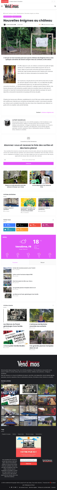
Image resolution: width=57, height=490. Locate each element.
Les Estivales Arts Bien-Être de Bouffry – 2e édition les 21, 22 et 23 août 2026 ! (28, 209)
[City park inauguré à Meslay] (47, 421)
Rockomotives (39, 434)
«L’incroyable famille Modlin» (14, 346)
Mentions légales (33, 487)
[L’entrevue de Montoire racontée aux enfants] (42, 315)
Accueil (6, 13)
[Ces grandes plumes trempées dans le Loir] (7, 289)
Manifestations (20, 13)
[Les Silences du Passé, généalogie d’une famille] (7, 296)
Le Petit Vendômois (10, 24)
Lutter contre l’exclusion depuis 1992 (23, 274)
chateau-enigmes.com (47, 112)
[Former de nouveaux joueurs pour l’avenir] (7, 270)
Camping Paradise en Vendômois (44, 208)
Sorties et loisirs (12, 13)
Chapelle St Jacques (6, 434)
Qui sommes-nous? (23, 487)
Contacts (53, 487)
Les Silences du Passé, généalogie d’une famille (25, 294)
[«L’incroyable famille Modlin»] (15, 337)
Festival (14, 434)
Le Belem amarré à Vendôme (8, 208)
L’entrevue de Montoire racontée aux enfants (39, 325)
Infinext (33, 485)
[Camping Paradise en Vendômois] (46, 202)
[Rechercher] (55, 6)
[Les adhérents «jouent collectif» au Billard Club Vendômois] (10, 421)
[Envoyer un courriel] (15, 24)
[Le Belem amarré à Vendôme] (11, 202)
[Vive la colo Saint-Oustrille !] (47, 400)
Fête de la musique (30, 434)
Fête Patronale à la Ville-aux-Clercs (22, 281)
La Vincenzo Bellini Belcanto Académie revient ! (20, 1)
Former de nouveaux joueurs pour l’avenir (24, 268)
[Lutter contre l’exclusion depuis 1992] (7, 276)
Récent (42, 262)
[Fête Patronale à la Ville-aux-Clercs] (7, 283)
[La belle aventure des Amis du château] (10, 389)
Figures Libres (21, 434)
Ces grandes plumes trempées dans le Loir (24, 287)
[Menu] (2, 6)
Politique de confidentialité (44, 487)
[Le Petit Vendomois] (12, 6)
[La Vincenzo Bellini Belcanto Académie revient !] (47, 410)
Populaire (15, 262)
